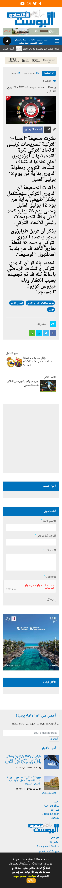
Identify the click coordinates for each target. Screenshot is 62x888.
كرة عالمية (49, 73)
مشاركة (41, 324)
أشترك (54, 738)
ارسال (50, 599)
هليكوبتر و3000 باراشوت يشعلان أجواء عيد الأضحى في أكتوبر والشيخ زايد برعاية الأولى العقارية (23, 759)
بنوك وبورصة (51, 806)
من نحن (54, 837)
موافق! (31, 880)
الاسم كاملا (48, 521)
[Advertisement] (31, 438)
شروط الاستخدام (49, 851)
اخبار (56, 802)
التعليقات (46, 81)
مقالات (55, 818)
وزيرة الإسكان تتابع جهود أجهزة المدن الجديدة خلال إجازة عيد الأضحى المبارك (24, 780)
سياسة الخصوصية (48, 847)
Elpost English (50, 814)
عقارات (55, 810)
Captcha (50, 577)
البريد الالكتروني (45, 535)
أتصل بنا (54, 842)
